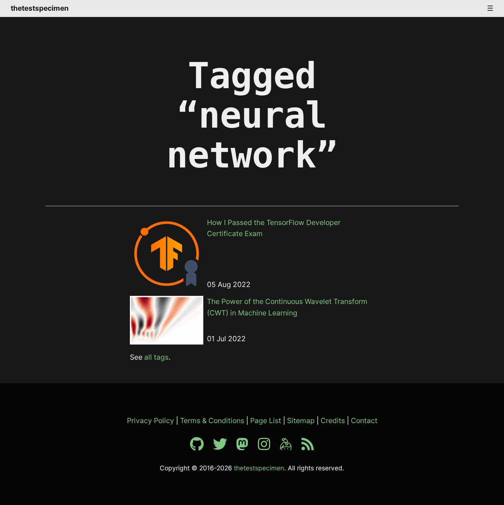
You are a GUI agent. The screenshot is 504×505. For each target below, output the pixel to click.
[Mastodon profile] (246, 446)
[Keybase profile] (290, 446)
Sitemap (301, 420)
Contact (364, 420)
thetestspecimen (40, 8)
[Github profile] (200, 446)
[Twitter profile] (223, 446)
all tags (156, 357)
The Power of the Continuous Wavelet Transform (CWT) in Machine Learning (287, 307)
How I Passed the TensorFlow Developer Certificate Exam (274, 228)
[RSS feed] (307, 446)
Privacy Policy (150, 420)
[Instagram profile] (268, 446)
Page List (265, 420)
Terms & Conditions (212, 420)
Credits (333, 420)
